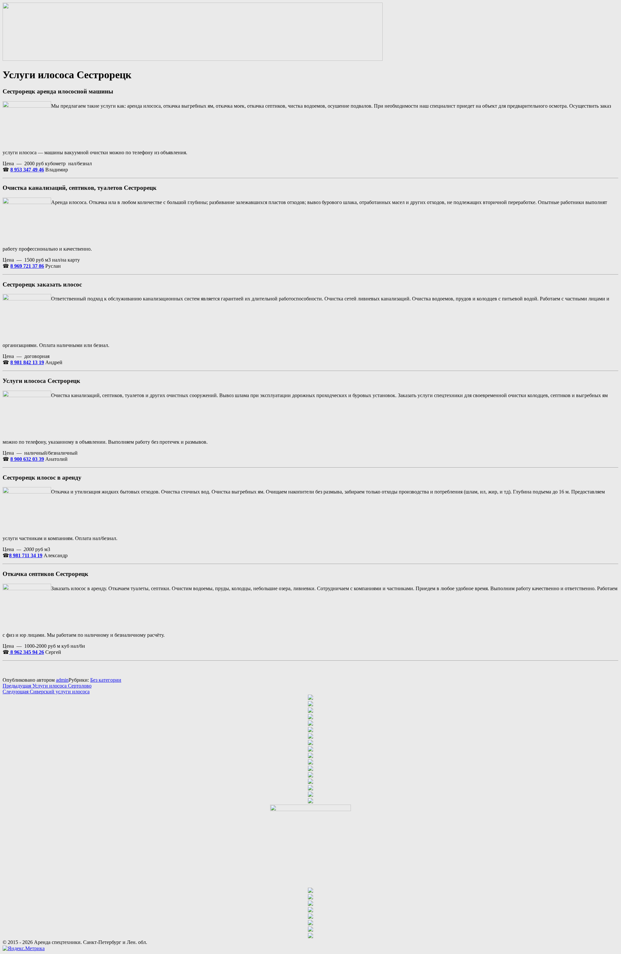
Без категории (105, 680)
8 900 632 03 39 (27, 459)
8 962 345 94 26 (26, 652)
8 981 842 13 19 (27, 362)
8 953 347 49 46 (27, 169)
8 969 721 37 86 (27, 266)
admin (62, 680)
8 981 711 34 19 (25, 555)
